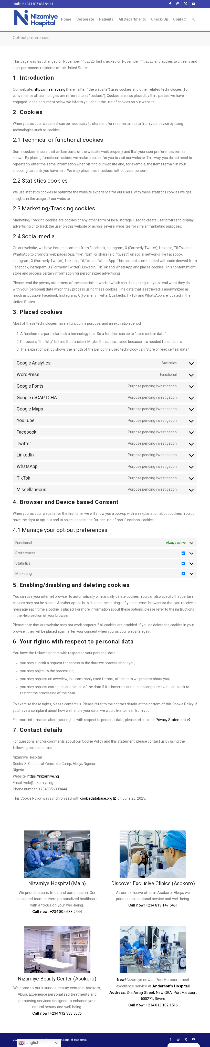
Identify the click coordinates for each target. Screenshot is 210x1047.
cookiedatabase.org (96, 798)
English (32, 1042)
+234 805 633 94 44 (39, 4)
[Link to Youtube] (193, 4)
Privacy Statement (171, 720)
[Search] (193, 19)
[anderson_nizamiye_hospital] (153, 949)
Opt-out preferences (31, 37)
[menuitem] (66, 19)
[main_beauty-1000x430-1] (57, 949)
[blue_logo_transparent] (36, 19)
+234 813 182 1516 (162, 1005)
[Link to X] (185, 4)
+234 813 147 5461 (162, 905)
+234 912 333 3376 (66, 1013)
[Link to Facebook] (170, 4)
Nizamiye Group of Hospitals (67, 1040)
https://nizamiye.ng (49, 89)
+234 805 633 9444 (66, 911)
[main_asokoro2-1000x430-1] (153, 854)
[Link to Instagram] (178, 4)
